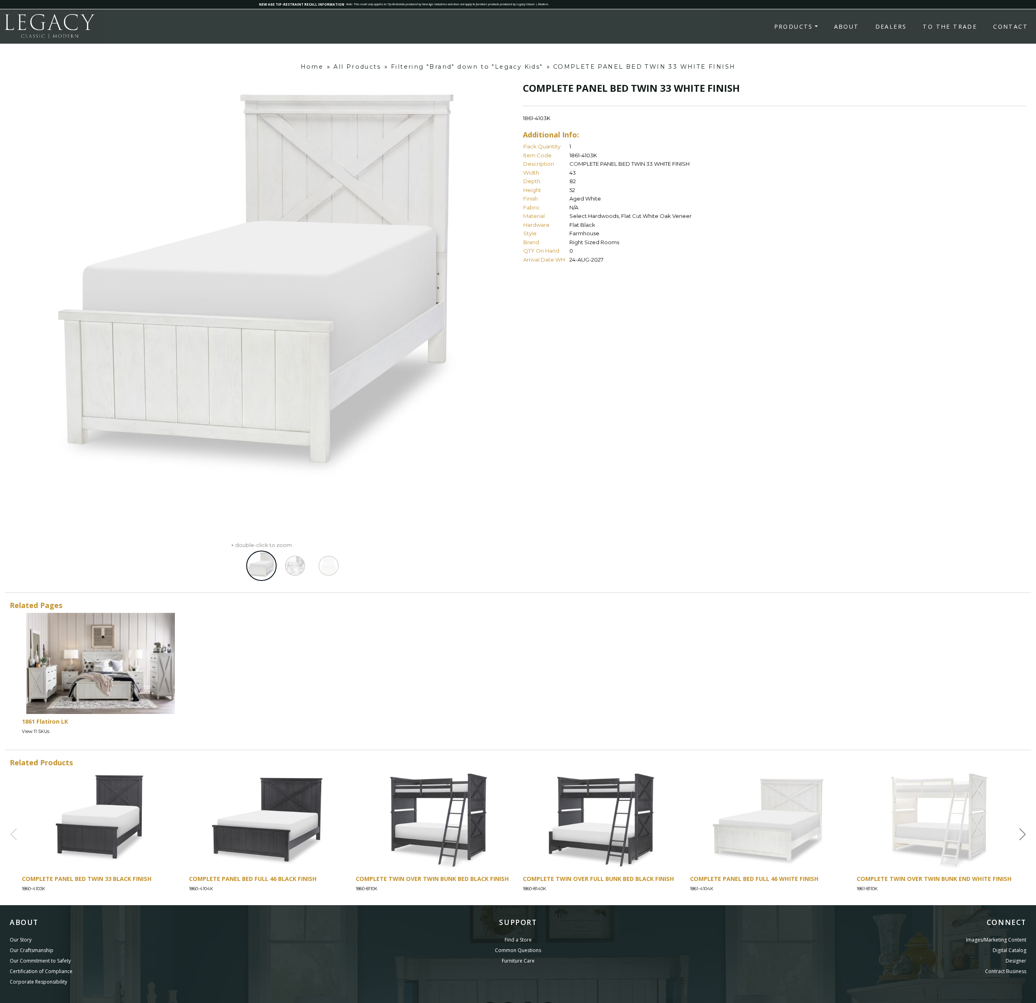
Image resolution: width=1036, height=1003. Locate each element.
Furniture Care (518, 960)
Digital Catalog (1009, 950)
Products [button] (793, 26)
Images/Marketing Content (996, 939)
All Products (357, 66)
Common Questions (518, 950)
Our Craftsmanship (31, 950)
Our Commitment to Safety (40, 960)
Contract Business (1005, 971)
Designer (1016, 960)
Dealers (891, 26)
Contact (1010, 26)
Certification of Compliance (41, 971)
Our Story (21, 939)
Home (312, 66)
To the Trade (950, 26)
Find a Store (518, 939)
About (846, 26)
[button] (1022, 834)
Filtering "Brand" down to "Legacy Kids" (467, 66)
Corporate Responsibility (38, 981)
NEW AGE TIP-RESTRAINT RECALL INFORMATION (301, 4)
